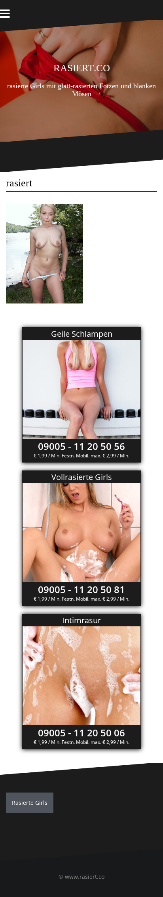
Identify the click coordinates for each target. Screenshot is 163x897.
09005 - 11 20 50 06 (81, 732)
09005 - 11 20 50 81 (81, 589)
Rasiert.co (81, 66)
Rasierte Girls (29, 802)
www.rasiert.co (84, 876)
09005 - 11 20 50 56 (81, 446)
